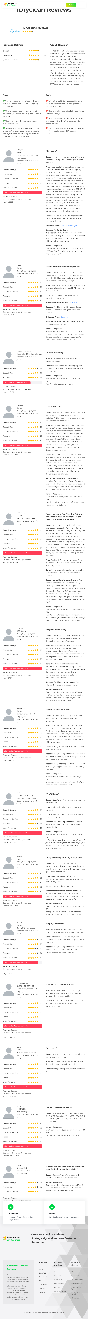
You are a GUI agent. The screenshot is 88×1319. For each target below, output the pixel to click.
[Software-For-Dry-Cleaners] (10, 3)
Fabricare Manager (68, 226)
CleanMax (73, 302)
